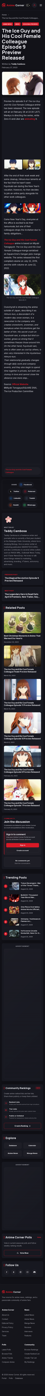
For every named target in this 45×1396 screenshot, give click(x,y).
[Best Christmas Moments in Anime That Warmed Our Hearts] (22, 622)
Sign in (22, 845)
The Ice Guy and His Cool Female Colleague (19, 471)
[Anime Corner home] (13, 5)
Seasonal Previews (30, 24)
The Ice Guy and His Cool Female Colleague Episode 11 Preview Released (22, 703)
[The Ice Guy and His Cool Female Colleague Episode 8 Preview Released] (22, 756)
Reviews (27, 1327)
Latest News (29, 1315)
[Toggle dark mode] (28, 5)
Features (27, 1336)
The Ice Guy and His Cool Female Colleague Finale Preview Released (20, 670)
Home (4, 15)
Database (13, 1145)
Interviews (28, 1331)
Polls (11, 1378)
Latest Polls (6, 1350)
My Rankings (29, 1362)
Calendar (32, 1145)
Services (5, 1331)
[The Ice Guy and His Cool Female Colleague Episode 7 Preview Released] (22, 789)
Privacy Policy (7, 1327)
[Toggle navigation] (40, 5)
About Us (5, 1315)
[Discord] (34, 1272)
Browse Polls (7, 1354)
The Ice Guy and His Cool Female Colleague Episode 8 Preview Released (22, 770)
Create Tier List (30, 1358)
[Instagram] (20, 1272)
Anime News (7, 24)
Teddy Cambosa (18, 64)
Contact (5, 1319)
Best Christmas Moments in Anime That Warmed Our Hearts (22, 637)
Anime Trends (7, 1358)
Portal (4, 1378)
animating (30, 119)
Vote (39, 1237)
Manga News (32, 1153)
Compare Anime (8, 1362)
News (17, 24)
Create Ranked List (31, 1354)
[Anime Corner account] (34, 5)
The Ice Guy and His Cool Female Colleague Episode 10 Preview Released (22, 737)
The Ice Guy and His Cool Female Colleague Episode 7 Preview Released (22, 804)
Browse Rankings (31, 1350)
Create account (23, 850)
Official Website (20, 384)
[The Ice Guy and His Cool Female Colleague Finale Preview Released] (22, 656)
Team (4, 1336)
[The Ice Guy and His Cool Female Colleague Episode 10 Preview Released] (22, 722)
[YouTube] (27, 1272)
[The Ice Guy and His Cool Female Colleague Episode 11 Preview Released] (22, 689)
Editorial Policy (7, 1323)
